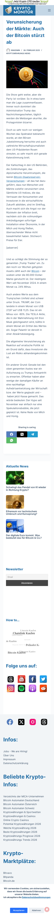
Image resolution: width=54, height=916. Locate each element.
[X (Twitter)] (22, 434)
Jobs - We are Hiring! (15, 751)
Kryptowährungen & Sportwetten (22, 812)
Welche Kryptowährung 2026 (19, 827)
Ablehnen (36, 910)
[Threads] (44, 722)
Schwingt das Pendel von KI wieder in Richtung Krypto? (26, 488)
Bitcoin (35, 270)
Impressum (9, 759)
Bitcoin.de (9, 880)
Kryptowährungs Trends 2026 (20, 839)
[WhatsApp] (11, 440)
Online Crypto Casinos (16, 820)
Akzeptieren (18, 910)
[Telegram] (32, 434)
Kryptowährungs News (18, 53)
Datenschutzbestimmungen (36, 897)
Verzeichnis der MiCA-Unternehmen (23, 796)
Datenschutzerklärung (15, 763)
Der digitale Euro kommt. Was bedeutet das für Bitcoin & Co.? (24, 536)
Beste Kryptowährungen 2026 (20, 831)
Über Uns (8, 755)
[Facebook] (11, 434)
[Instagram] (33, 722)
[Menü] (49, 10)
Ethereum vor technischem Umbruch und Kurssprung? (21, 512)
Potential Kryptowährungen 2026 (22, 823)
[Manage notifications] (47, 909)
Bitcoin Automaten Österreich (20, 804)
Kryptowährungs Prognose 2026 (21, 835)
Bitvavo (7, 872)
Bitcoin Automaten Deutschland (21, 800)
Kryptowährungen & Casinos (19, 816)
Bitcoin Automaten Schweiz (18, 808)
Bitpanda (8, 876)
